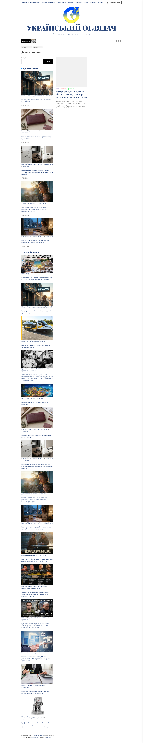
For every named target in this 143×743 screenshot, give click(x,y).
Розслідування (40, 369)
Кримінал (78, 2)
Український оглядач (71, 28)
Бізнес (86, 2)
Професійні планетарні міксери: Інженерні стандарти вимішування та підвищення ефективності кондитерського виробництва (35, 725)
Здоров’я (70, 2)
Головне (24, 2)
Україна (42, 341)
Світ (48, 369)
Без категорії (25, 274)
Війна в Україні (34, 2)
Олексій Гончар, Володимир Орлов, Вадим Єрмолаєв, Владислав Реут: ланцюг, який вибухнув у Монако (35, 594)
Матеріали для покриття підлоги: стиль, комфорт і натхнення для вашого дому (71, 94)
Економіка (51, 2)
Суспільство (60, 2)
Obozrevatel (58, 108)
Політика (44, 2)
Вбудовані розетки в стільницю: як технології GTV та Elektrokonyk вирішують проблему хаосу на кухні (37, 172)
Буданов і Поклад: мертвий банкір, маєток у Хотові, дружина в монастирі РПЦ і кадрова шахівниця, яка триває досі (35, 626)
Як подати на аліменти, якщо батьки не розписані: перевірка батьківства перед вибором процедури (34, 209)
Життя (42, 164)
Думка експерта (38, 96)
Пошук (23, 58)
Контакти (100, 2)
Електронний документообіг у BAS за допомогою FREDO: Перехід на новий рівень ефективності (35, 659)
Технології (92, 2)
